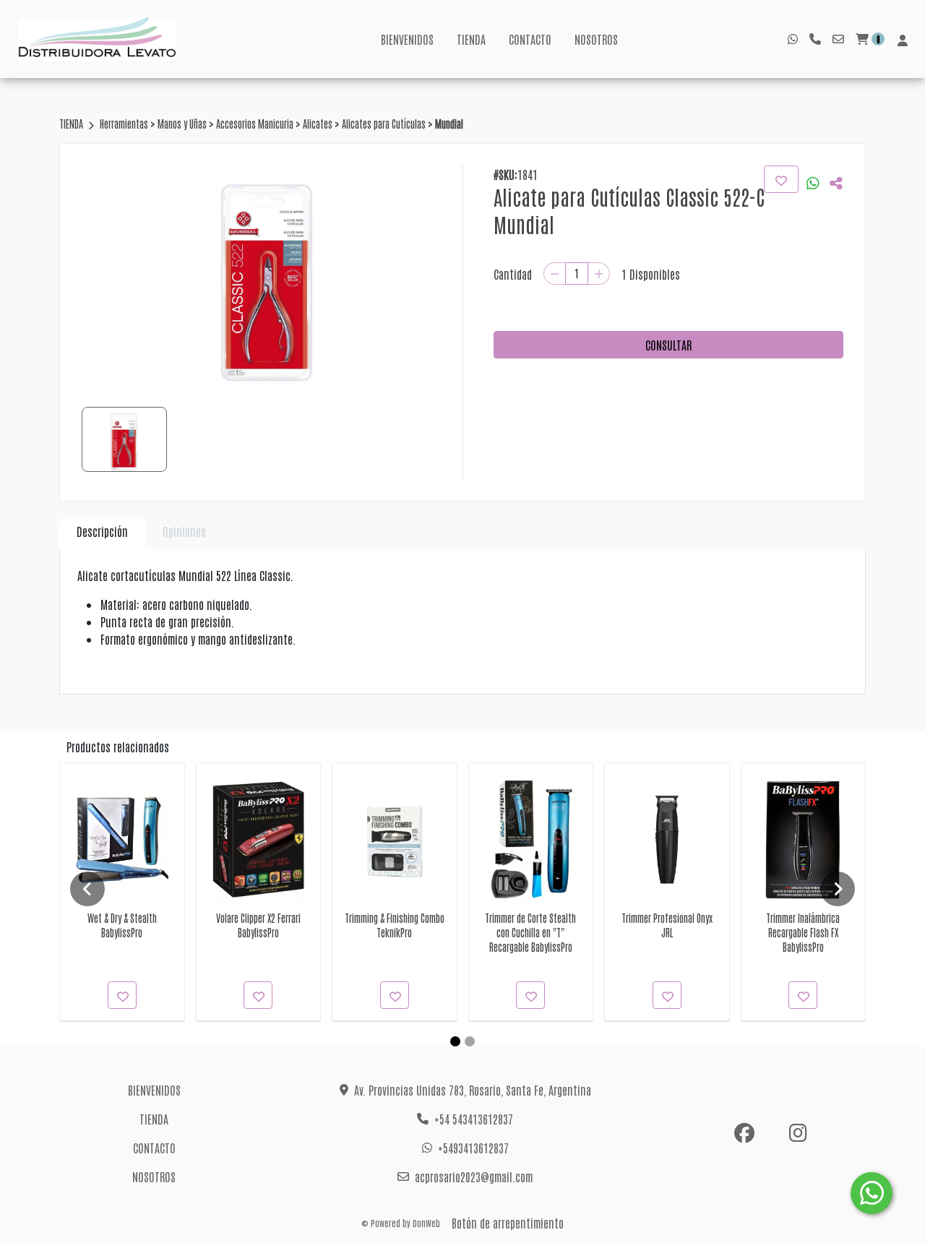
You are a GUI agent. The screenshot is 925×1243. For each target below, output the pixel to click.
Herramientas (125, 123)
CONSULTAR (668, 344)
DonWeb (426, 1223)
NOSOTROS (596, 39)
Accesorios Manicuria (256, 123)
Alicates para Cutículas (385, 123)
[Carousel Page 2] (470, 1041)
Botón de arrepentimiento (508, 1223)
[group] (268, 273)
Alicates (319, 123)
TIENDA (471, 39)
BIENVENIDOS (407, 39)
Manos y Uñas (183, 123)
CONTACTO (530, 39)
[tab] (102, 534)
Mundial (449, 123)
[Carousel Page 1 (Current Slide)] (455, 1041)
